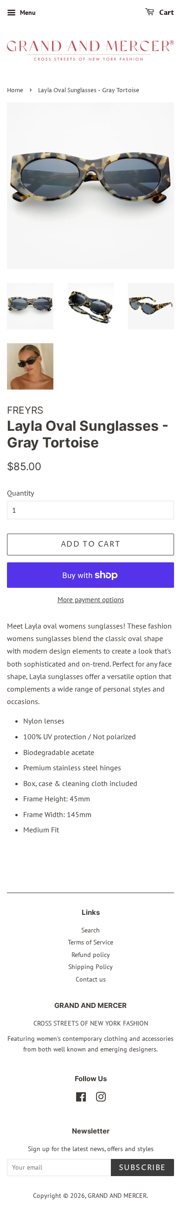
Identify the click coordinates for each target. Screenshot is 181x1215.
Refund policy (90, 955)
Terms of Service (90, 942)
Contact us (91, 979)
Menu (27, 12)
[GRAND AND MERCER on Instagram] (101, 1099)
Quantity (20, 492)
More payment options (91, 599)
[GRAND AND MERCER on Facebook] (81, 1099)
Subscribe (142, 1168)
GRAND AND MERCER (117, 1195)
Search (90, 930)
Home (15, 90)
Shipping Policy (90, 967)
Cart (166, 12)
